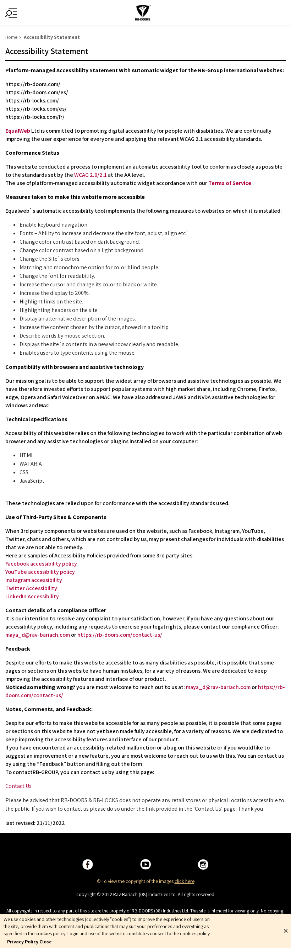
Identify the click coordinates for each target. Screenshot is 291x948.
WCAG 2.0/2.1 (90, 175)
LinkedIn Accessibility (32, 596)
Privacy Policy (22, 941)
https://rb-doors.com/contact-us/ (119, 635)
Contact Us (18, 786)
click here (184, 881)
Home (11, 37)
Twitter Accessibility (31, 588)
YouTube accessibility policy (40, 572)
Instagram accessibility (33, 580)
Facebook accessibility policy (41, 563)
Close (45, 941)
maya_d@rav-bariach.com (37, 635)
